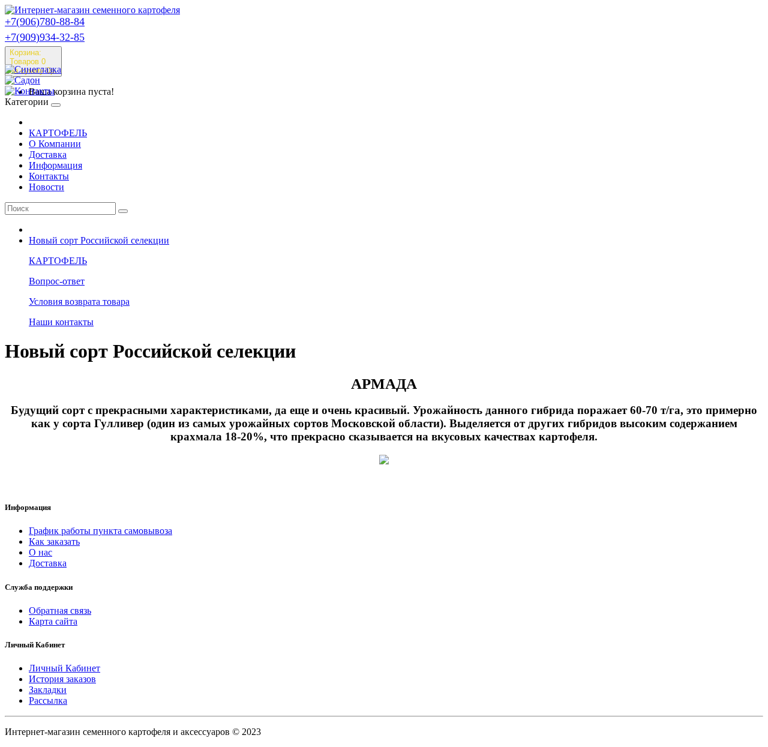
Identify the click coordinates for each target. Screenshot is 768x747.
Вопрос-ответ (57, 281)
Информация (55, 165)
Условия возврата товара (79, 301)
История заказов (62, 679)
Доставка (48, 154)
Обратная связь (60, 610)
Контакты (49, 176)
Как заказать (54, 541)
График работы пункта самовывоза (100, 531)
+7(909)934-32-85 (45, 37)
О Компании (55, 144)
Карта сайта (53, 621)
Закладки (48, 690)
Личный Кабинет (64, 668)
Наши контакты (61, 322)
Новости (46, 187)
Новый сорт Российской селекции (99, 240)
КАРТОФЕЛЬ (58, 133)
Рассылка (48, 700)
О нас (40, 552)
